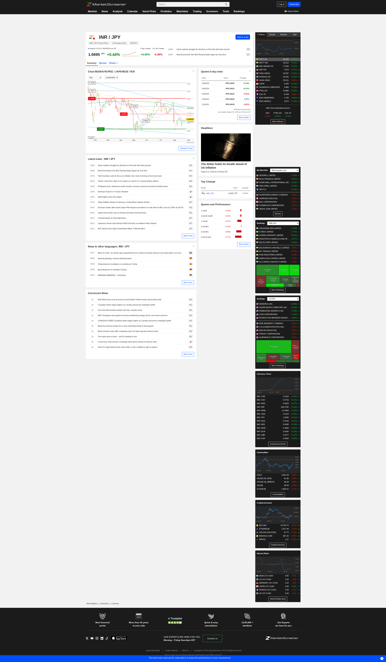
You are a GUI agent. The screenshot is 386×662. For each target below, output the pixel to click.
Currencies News (98, 293)
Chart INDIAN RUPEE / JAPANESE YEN (111, 71)
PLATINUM (261, 489)
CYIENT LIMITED (266, 232)
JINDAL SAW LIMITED (268, 209)
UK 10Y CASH (265, 593)
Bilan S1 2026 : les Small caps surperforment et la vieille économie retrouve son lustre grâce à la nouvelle (141, 253)
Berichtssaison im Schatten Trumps (112, 270)
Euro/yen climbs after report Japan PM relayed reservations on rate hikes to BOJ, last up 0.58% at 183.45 (140, 207)
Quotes (103, 63)
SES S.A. (263, 189)
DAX (267, 113)
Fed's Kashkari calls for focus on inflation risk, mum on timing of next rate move (130, 176)
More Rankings (278, 290)
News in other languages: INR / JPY (109, 246)
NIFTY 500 (263, 63)
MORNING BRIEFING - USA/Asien (112, 275)
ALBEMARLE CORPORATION (271, 337)
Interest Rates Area (278, 599)
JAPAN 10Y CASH (266, 586)
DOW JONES (264, 73)
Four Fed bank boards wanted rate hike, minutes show (120, 310)
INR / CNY (261, 400)
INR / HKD (261, 403)
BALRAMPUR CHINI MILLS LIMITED (274, 248)
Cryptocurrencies (264, 503)
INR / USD (261, 396)
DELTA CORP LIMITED (268, 242)
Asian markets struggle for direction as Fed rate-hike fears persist (203, 49)
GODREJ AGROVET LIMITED (271, 235)
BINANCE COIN (265, 536)
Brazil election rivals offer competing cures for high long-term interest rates (128, 331)
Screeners (212, 11)
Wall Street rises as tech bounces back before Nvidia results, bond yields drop (129, 300)
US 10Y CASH (265, 579)
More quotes (244, 117)
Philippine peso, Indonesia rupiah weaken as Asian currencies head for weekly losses (133, 186)
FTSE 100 (263, 91)
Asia (295, 35)
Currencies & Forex (278, 444)
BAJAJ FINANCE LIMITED (270, 179)
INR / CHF (261, 438)
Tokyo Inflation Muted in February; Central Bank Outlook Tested (123, 202)
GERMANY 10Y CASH (268, 583)
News (105, 11)
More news (188, 236)
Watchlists (182, 11)
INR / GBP (261, 435)
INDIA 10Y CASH (266, 576)
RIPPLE (262, 539)
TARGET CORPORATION (269, 334)
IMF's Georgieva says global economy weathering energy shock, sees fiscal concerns (133, 315)
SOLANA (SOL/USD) (267, 532)
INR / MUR (261, 428)
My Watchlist (262, 170)
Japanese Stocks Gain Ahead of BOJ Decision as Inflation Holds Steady (127, 223)
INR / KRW (261, 410)
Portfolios (166, 11)
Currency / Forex (264, 374)
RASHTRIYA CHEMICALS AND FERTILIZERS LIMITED (274, 239)
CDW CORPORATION (268, 314)
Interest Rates (263, 553)
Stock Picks (149, 11)
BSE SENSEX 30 (266, 66)
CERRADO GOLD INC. (268, 198)
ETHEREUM (264, 529)
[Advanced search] (226, 4)
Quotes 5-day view (212, 71)
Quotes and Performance (216, 204)
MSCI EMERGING (266, 98)
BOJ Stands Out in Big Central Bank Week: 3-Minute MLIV (121, 229)
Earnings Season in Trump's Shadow (113, 192)
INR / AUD (261, 421)
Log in (282, 4)
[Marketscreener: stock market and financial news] (106, 4)
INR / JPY (210, 193)
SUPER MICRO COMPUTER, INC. (273, 307)
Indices (262, 35)
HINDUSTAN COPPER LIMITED (272, 258)
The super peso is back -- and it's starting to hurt (117, 337)
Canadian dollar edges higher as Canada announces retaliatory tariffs (126, 305)
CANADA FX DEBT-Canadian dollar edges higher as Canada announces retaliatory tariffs (134, 321)
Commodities (262, 452)
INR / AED (261, 424)
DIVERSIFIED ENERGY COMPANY (273, 195)
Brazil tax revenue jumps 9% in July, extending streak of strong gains (126, 326)
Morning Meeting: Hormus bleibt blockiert (114, 258)
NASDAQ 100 (265, 77)
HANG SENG (264, 80)
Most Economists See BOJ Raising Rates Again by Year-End (201, 55)
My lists (278, 214)
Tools (226, 11)
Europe (272, 35)
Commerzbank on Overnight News (112, 218)
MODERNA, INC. (266, 304)
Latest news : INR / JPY (101, 159)
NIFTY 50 (263, 59)
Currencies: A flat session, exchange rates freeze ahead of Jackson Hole (127, 342)
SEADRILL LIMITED (267, 175)
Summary (91, 63)
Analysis (118, 11)
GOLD (259, 475)
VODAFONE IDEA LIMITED (270, 228)
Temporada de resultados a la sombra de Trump (117, 264)
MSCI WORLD (265, 101)
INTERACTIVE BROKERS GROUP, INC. (274, 318)
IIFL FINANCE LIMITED (268, 251)
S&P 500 (262, 70)
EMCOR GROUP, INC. (268, 330)
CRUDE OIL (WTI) (264, 478)
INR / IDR (260, 407)
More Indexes (277, 121)
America (283, 35)
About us (185, 650)
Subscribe (294, 4)
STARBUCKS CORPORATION (271, 205)
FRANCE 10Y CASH (267, 590)
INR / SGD (261, 414)
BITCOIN (262, 525)
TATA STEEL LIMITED (268, 186)
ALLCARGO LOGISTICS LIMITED (273, 262)
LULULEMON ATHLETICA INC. (272, 327)
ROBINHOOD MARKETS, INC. (271, 311)
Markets (92, 11)
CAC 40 (262, 94)
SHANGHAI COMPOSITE (269, 87)
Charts (112, 63)
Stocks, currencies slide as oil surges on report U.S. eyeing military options (128, 181)
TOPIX (261, 84)
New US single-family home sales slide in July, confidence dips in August (127, 347)
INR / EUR (261, 431)
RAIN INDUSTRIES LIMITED (271, 255)
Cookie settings (171, 650)
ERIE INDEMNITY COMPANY (271, 323)
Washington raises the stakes (110, 197)
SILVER (260, 485)
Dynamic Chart (186, 148)
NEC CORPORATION (268, 202)
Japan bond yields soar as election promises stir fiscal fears (122, 213)
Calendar (132, 11)
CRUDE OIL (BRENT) (266, 482)
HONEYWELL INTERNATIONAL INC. (274, 182)
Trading (197, 11)
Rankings (239, 11)
